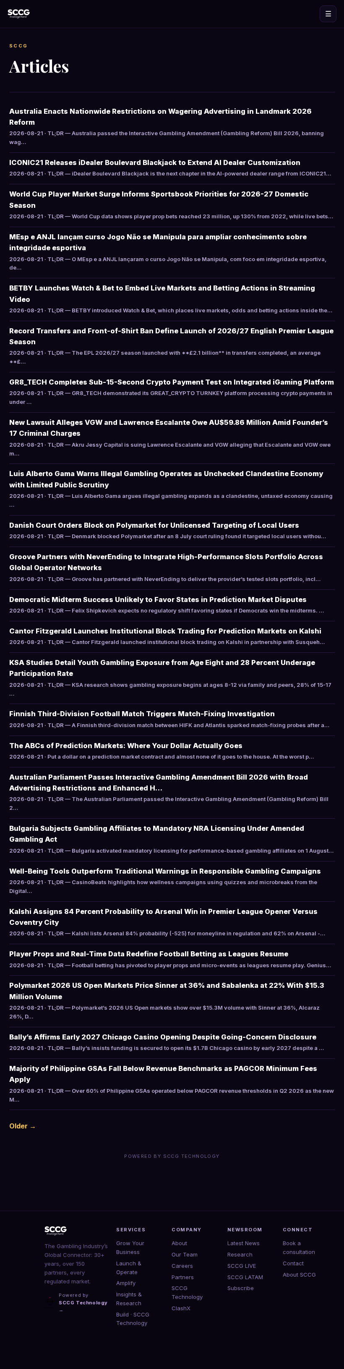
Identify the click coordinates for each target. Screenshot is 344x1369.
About (179, 1243)
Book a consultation (299, 1247)
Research (240, 1254)
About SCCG (299, 1274)
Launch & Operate (128, 1267)
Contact (293, 1263)
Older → (22, 1126)
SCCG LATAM (245, 1277)
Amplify (126, 1283)
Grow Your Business (130, 1247)
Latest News (243, 1243)
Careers (182, 1265)
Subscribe (240, 1288)
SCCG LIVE (241, 1265)
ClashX (181, 1308)
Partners (183, 1277)
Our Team (185, 1254)
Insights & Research (129, 1298)
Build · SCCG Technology (132, 1319)
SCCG (18, 46)
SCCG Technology (187, 1292)
